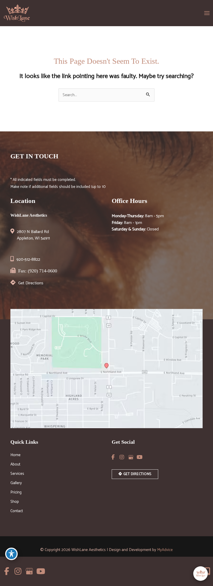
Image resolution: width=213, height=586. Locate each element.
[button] (135, 473)
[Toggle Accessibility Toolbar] (11, 554)
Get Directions (30, 283)
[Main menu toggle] (207, 13)
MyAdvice (165, 550)
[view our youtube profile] (139, 457)
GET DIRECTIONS (136, 474)
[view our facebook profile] (113, 457)
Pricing (16, 493)
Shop (14, 502)
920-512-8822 (28, 259)
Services (17, 474)
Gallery (16, 483)
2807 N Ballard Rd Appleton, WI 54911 (33, 235)
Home (15, 455)
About (15, 465)
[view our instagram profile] (122, 457)
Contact (16, 511)
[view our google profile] (131, 457)
